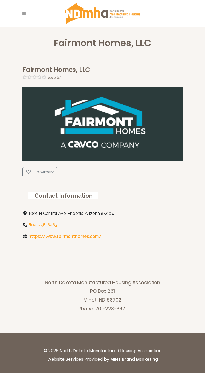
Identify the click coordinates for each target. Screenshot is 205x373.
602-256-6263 (43, 224)
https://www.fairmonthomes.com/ (65, 236)
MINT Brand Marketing (134, 359)
